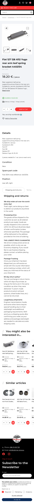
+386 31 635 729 (14, 447)
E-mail (4, 472)
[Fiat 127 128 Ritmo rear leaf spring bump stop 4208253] (8, 345)
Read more (6, 90)
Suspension (11, 17)
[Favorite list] (23, 2)
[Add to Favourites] (13, 342)
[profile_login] (19, 2)
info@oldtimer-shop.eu (16, 450)
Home (4, 17)
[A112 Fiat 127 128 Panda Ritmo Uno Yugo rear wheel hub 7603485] (23, 345)
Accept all (17, 499)
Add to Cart (23, 109)
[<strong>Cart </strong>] (26, 2)
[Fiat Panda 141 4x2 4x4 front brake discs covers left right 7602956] (8, 393)
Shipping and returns (13, 190)
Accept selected (17, 495)
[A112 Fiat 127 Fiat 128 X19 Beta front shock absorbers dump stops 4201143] (23, 393)
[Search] (31, 12)
